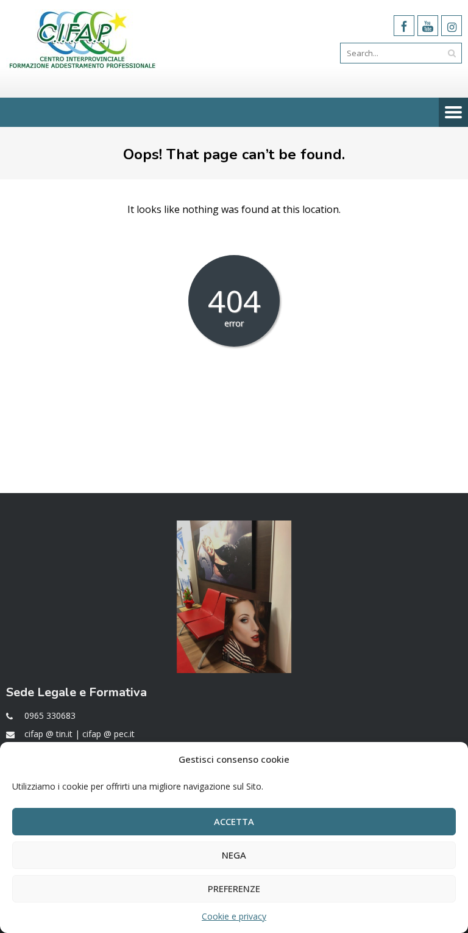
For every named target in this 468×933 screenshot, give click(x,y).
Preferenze (234, 888)
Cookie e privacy (234, 916)
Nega (234, 855)
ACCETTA (234, 821)
